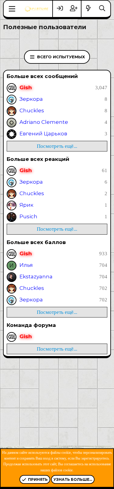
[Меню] (12, 9)
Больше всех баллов (36, 242)
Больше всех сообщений (42, 76)
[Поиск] (102, 9)
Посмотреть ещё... (57, 146)
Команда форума (31, 325)
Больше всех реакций (38, 159)
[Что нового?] (88, 9)
